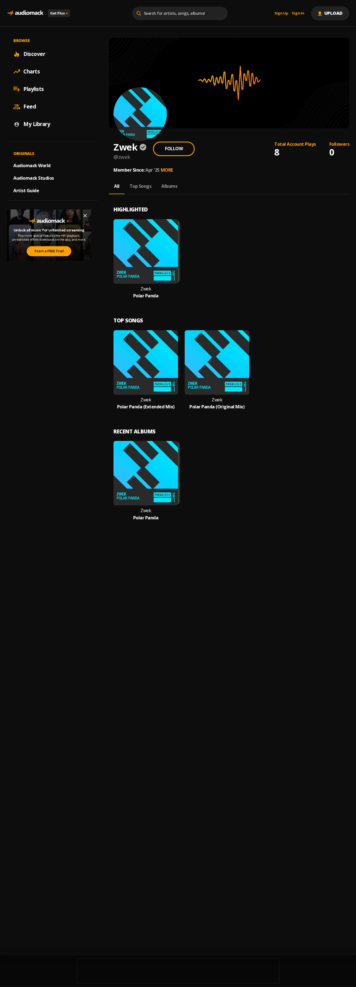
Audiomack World (32, 165)
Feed (29, 106)
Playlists (33, 89)
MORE (167, 170)
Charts (31, 71)
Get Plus (59, 13)
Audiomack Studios (33, 178)
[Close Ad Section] (85, 215)
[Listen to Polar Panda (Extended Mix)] (145, 362)
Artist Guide (26, 190)
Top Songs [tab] (141, 186)
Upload (333, 13)
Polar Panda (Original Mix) (216, 407)
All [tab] (117, 186)
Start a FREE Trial (48, 250)
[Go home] (25, 13)
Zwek (145, 289)
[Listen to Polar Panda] (145, 251)
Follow (174, 148)
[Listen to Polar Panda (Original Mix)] (217, 362)
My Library (36, 124)
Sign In (298, 13)
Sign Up (281, 13)
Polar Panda (146, 296)
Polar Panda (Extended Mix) (146, 407)
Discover (34, 54)
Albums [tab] (169, 186)
